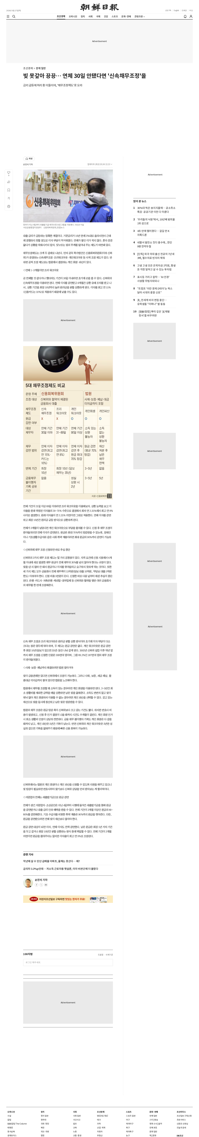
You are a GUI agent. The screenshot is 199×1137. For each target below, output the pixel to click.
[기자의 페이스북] (36, 885)
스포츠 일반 (130, 1116)
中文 (191, 10)
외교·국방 (45, 1131)
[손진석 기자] (28, 883)
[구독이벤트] (68, 899)
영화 (154, 1135)
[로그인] (191, 16)
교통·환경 (77, 1135)
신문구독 (168, 10)
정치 (42, 1112)
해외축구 (129, 1131)
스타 (151, 1119)
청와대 (43, 1119)
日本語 (184, 10)
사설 (9, 1116)
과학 (99, 1123)
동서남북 (11, 1131)
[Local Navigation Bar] (8, 16)
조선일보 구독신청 (184, 1116)
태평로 (10, 1127)
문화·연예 (153, 1112)
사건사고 (76, 1119)
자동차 (100, 1131)
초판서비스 (181, 1119)
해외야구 (129, 1123)
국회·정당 (45, 1123)
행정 (42, 1135)
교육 (75, 1127)
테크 (99, 1119)
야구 (128, 1119)
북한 (42, 1127)
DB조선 (180, 1135)
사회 (75, 1112)
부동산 (100, 1135)
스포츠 (129, 1112)
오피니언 (11, 1112)
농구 (128, 1135)
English (176, 10)
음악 (160, 1123)
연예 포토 (153, 1127)
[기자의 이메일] (46, 885)
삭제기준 (109, 954)
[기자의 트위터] (41, 885)
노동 (75, 1131)
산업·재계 (101, 1127)
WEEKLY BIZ (102, 1116)
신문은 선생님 (182, 1123)
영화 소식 (153, 1123)
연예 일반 (153, 1116)
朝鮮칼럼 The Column (17, 1123)
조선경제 (28, 68)
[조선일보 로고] (99, 6)
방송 (156, 1119)
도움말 (100, 954)
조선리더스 (181, 1112)
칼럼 (9, 1119)
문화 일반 (153, 1131)
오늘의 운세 (181, 1127)
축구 (128, 1127)
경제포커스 (12, 1135)
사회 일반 (77, 1116)
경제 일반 (41, 68)
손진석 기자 (28, 164)
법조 (75, 1123)
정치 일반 (45, 1116)
